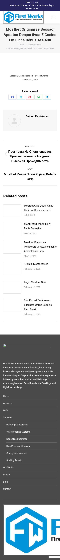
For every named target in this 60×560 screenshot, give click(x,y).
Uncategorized (26, 76)
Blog (5, 481)
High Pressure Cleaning (18, 446)
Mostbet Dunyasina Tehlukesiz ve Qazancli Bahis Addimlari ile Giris (40, 247)
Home (6, 396)
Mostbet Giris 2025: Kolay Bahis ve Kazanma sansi (38, 208)
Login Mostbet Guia (35, 282)
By (41, 76)
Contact (7, 489)
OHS (5, 410)
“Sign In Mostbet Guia (36, 263)
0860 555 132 (32, 2)
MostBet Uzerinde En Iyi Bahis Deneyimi (37, 226)
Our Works (8, 467)
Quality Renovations (16, 453)
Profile (6, 474)
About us (7, 403)
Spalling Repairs (14, 460)
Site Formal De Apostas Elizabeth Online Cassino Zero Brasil (38, 305)
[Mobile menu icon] (53, 17)
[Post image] (12, 210)
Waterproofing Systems (18, 432)
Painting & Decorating (17, 424)
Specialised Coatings (16, 439)
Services (7, 417)
